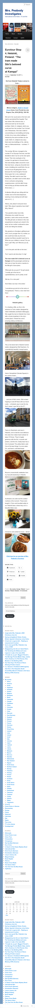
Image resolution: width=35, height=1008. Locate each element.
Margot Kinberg (9, 857)
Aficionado (8, 833)
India (8, 733)
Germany (9, 725)
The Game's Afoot (10, 865)
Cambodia (10, 699)
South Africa (10, 782)
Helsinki (17, 591)
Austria (9, 691)
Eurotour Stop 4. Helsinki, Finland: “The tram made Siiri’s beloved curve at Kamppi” (13, 60)
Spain (8, 786)
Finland (23, 589)
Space (7, 820)
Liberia (9, 749)
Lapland (9, 745)
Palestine (9, 770)
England (9, 717)
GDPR (22, 38)
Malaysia (9, 751)
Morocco (9, 755)
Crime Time (8, 837)
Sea (6, 818)
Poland (9, 774)
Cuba (8, 711)
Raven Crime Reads (10, 863)
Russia (9, 776)
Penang (9, 772)
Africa (8, 681)
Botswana (10, 695)
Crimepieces (8, 841)
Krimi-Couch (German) (11, 851)
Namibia (9, 757)
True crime (8, 822)
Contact (16, 38)
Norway (9, 769)
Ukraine (9, 798)
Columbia (10, 707)
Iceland (9, 731)
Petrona (7, 861)
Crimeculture (9, 839)
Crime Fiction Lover (11, 835)
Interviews (8, 816)
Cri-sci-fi (7, 804)
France (9, 723)
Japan (9, 743)
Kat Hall (7, 76)
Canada (9, 701)
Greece (9, 727)
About (13, 34)
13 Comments (23, 591)
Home (7, 34)
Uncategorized (9, 826)
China (8, 705)
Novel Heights (9, 859)
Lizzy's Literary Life (10, 855)
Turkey (9, 796)
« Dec (6, 915)
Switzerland (10, 790)
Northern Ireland (12, 767)
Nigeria (9, 763)
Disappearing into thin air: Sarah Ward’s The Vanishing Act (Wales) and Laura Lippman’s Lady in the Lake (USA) (16, 651)
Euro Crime (8, 845)
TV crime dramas (10, 824)
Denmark (9, 713)
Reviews (20, 34)
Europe (18, 589)
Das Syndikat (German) (11, 843)
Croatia (9, 709)
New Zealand (10, 761)
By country (13, 589)
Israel (8, 737)
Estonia (9, 719)
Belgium (9, 693)
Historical (8, 38)
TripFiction (8, 868)
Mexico (9, 753)
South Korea (10, 784)
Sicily (8, 780)
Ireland (9, 735)
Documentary (9, 808)
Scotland (9, 778)
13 (28, 50)
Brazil (8, 697)
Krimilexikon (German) (11, 853)
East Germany (11, 715)
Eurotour (7, 591)
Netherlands (10, 759)
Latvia (9, 747)
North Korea (10, 765)
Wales (9, 800)
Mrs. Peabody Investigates (14, 12)
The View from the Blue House (14, 867)
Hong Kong (10, 729)
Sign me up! (10, 616)
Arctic (8, 685)
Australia (9, 689)
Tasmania (10, 792)
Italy (8, 739)
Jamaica (9, 741)
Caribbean (10, 703)
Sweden (9, 788)
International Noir (10, 849)
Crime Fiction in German (12, 806)
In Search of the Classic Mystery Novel (16, 847)
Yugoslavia (10, 802)
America (9, 683)
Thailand (9, 794)
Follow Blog (9, 603)
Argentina (10, 687)
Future (7, 812)
